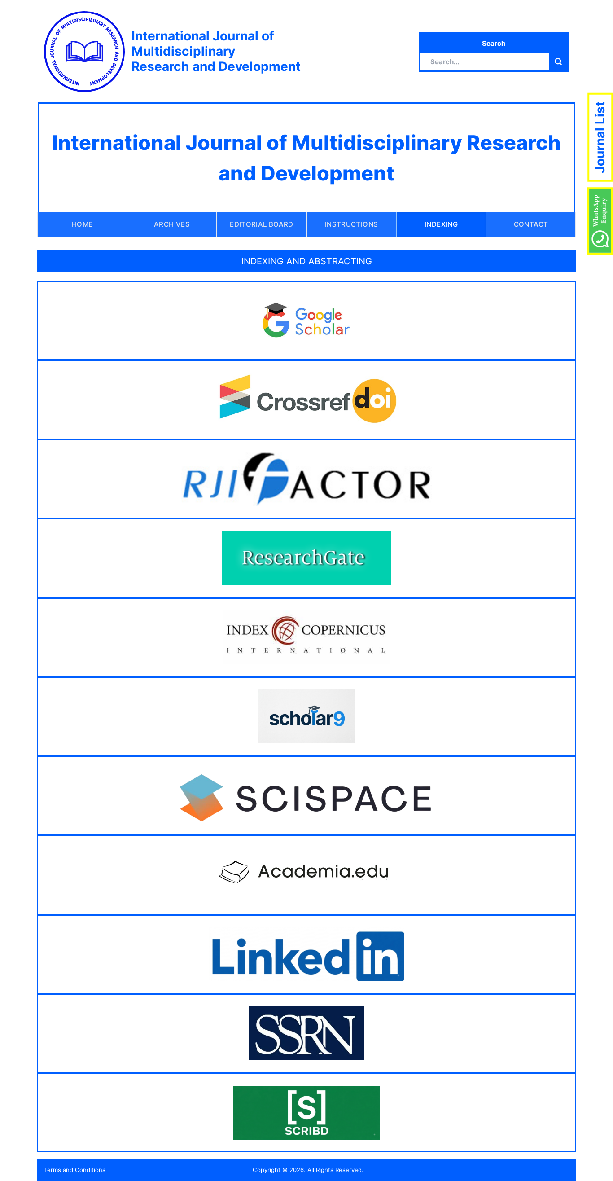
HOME (82, 224)
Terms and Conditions (74, 1169)
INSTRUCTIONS (351, 224)
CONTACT (531, 224)
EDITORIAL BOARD (261, 224)
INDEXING (441, 224)
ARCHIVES (172, 224)
